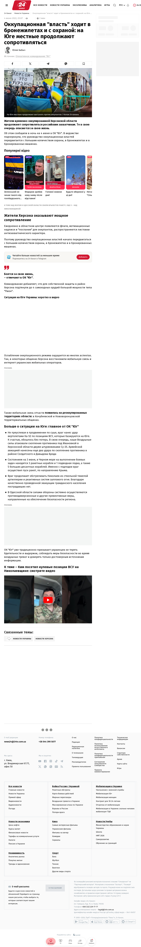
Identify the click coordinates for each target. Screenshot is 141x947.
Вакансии (121, 748)
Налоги (12, 840)
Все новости (40, 5)
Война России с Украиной (65, 786)
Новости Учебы (104, 821)
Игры (107, 5)
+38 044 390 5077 (47, 741)
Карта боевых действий (63, 793)
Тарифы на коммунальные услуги (24, 836)
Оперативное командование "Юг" (33, 56)
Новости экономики (19, 821)
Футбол (55, 860)
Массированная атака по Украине (67, 805)
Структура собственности (123, 754)
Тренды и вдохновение (19, 864)
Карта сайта (122, 764)
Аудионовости (15, 805)
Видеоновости (15, 801)
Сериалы (56, 840)
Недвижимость (17, 853)
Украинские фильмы (61, 829)
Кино (55, 821)
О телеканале (77, 753)
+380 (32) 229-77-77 (90, 907)
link (39, 761)
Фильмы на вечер (60, 832)
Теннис (55, 864)
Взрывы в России (60, 808)
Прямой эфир (15, 797)
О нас (74, 738)
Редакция (76, 742)
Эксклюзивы (80, 5)
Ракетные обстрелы (61, 790)
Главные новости (16, 790)
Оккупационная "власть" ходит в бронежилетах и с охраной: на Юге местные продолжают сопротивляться (62, 13)
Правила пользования (81, 766)
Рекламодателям (79, 762)
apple (96, 921)
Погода (12, 808)
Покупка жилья (15, 860)
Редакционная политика (78, 747)
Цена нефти (14, 825)
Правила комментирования (102, 771)
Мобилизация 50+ (104, 793)
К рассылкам (55, 888)
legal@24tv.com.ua (106, 910)
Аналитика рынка (17, 856)
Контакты (121, 744)
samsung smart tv (128, 921)
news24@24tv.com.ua (15, 741)
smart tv (112, 921)
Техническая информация (122, 738)
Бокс (54, 856)
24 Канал (8, 13)
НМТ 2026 (100, 835)
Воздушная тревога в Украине (66, 801)
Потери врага (58, 812)
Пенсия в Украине (17, 844)
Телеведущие (77, 757)
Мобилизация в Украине (109, 786)
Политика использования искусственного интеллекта (101, 746)
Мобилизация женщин (106, 797)
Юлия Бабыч (18, 50)
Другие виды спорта (61, 871)
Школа (99, 832)
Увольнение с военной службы (110, 790)
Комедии (56, 836)
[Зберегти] (84, 63)
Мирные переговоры (61, 797)
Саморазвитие (102, 839)
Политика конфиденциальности (103, 738)
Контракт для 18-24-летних (108, 801)
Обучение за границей (106, 843)
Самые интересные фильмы (65, 825)
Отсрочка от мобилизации (108, 805)
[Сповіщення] (128, 5)
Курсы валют (14, 829)
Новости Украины (60, 5)
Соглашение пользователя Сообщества (100, 763)
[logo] (21, 5)
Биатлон (56, 868)
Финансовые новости (18, 832)
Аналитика (96, 5)
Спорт (55, 853)
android (81, 921)
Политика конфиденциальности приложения (103, 755)
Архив (119, 759)
